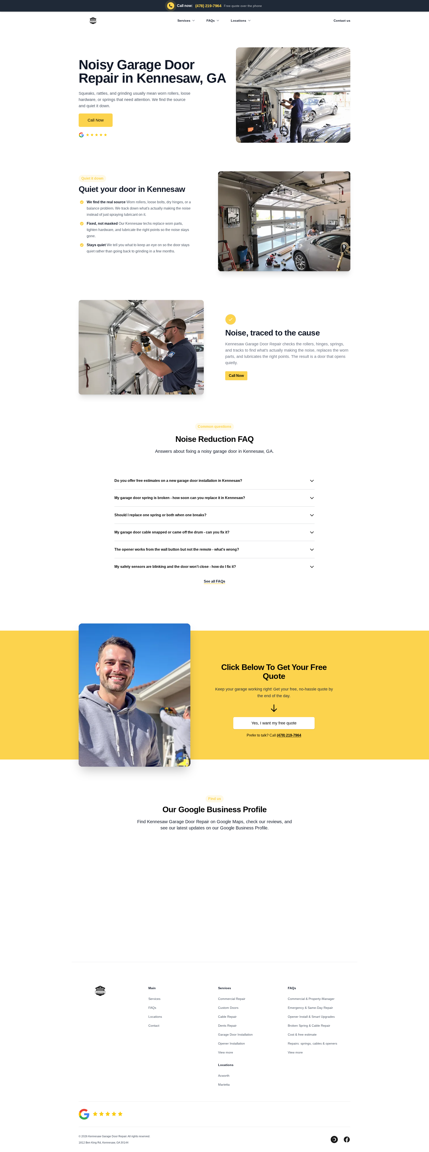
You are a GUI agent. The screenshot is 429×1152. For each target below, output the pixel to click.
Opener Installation (231, 1043)
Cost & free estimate (302, 1034)
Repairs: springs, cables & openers (312, 1043)
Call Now (96, 120)
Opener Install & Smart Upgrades (311, 1016)
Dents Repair (227, 1025)
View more (225, 1052)
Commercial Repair (231, 999)
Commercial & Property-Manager (311, 999)
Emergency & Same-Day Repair (310, 1007)
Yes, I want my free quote (274, 723)
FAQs (210, 20)
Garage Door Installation (235, 1034)
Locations (238, 20)
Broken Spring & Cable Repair (309, 1025)
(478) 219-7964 (289, 735)
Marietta (224, 1084)
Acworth (223, 1075)
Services (183, 20)
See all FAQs (214, 581)
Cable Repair (227, 1016)
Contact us (342, 20)
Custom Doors (228, 1007)
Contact (153, 1025)
